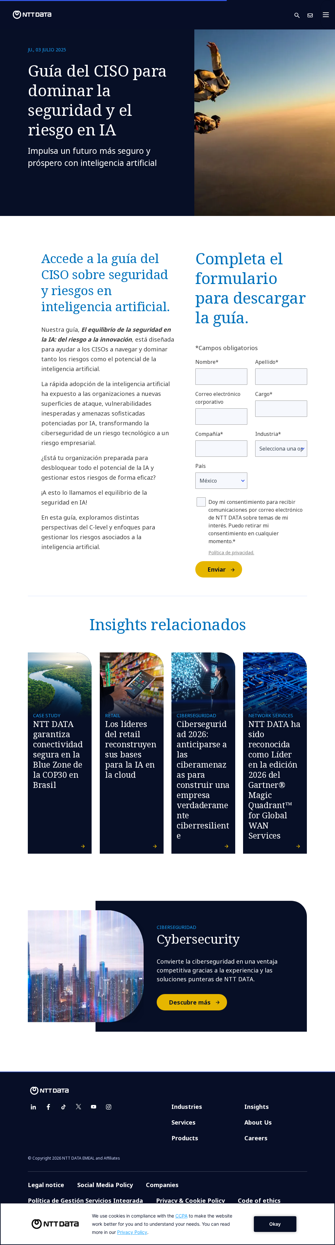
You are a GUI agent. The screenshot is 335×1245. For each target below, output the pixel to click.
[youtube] (93, 1106)
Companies (162, 1185)
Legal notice (46, 1185)
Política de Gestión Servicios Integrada (85, 1200)
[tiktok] (63, 1106)
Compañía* (209, 433)
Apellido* (266, 361)
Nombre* (207, 361)
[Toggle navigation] (328, 14)
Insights (256, 1107)
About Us (258, 1122)
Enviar (216, 569)
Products (184, 1138)
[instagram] (108, 1106)
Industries (186, 1107)
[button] (301, 15)
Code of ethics (259, 1200)
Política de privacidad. (231, 552)
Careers (256, 1138)
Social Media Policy (105, 1185)
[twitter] (78, 1106)
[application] (167, 1224)
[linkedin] (33, 1106)
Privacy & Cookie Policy (190, 1200)
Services (183, 1122)
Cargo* (264, 394)
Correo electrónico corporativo (217, 397)
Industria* (268, 433)
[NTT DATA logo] (27, 14)
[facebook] (48, 1106)
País (200, 466)
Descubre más (190, 1002)
